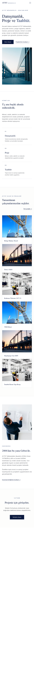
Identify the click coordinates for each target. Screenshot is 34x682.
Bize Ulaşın (8, 42)
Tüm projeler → (27, 208)
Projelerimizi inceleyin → (22, 42)
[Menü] (30, 2)
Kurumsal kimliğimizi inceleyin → (11, 479)
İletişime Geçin (17, 517)
